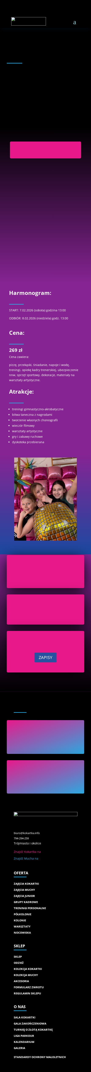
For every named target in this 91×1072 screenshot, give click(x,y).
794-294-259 (21, 838)
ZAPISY (45, 657)
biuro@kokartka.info (27, 833)
